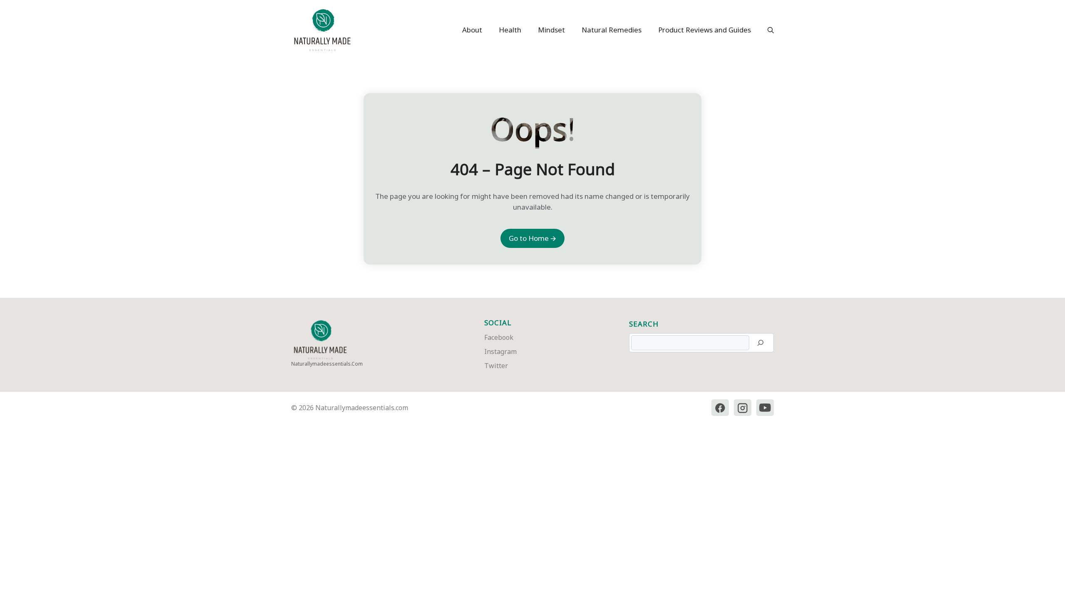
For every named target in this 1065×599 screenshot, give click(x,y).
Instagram (500, 351)
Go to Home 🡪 (532, 238)
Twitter (496, 365)
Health (510, 30)
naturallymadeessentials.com (327, 363)
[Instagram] (742, 407)
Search (644, 324)
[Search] (760, 342)
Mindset (551, 30)
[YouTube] (765, 407)
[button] (766, 29)
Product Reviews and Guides (704, 30)
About (472, 30)
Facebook (498, 337)
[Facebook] (720, 407)
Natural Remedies (611, 30)
